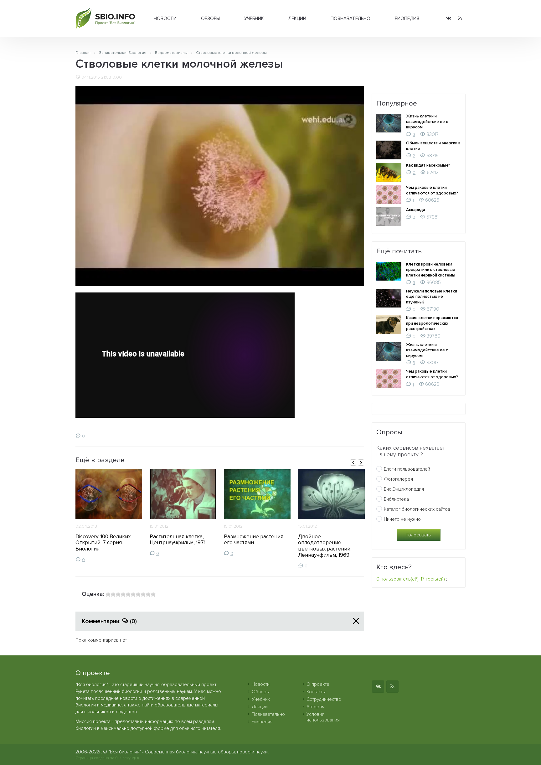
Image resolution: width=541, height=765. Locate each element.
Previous (353, 462)
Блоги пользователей (407, 469)
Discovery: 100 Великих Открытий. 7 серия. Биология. (103, 542)
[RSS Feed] (459, 19)
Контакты (316, 692)
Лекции (297, 18)
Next (361, 462)
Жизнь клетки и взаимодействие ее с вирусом (427, 122)
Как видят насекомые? (428, 165)
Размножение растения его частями (253, 539)
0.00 (117, 77)
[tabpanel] (109, 515)
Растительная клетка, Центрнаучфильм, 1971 (177, 539)
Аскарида (415, 209)
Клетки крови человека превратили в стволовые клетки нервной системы (430, 270)
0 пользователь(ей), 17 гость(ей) (410, 579)
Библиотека (396, 499)
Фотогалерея (398, 479)
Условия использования (323, 717)
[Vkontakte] (448, 19)
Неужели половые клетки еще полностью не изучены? (431, 297)
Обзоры (210, 18)
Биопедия (407, 18)
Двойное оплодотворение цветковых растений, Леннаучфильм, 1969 (325, 546)
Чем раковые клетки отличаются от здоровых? (432, 190)
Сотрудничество (324, 699)
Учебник (254, 18)
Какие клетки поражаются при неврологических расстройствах (432, 323)
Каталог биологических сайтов (417, 509)
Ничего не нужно (402, 519)
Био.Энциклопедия (404, 489)
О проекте (318, 684)
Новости (165, 18)
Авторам (316, 707)
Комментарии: (109, 621)
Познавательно (350, 18)
